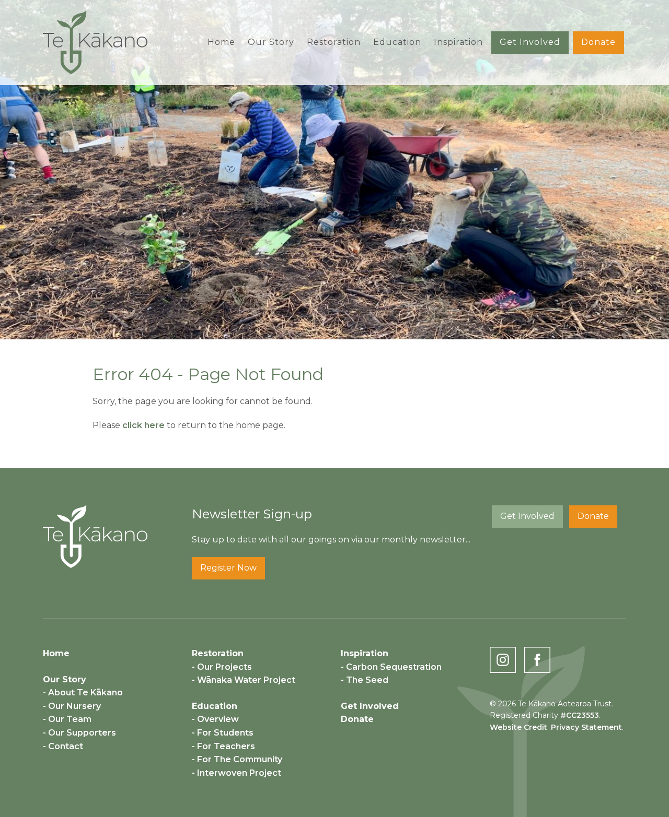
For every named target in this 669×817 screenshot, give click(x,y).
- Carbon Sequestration (391, 667)
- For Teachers (223, 746)
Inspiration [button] (458, 42)
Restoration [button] (334, 42)
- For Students (222, 733)
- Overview (215, 719)
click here (143, 425)
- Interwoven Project (236, 773)
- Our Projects (222, 667)
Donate (598, 42)
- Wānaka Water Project (243, 680)
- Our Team (67, 719)
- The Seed (364, 680)
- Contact (63, 746)
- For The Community (237, 759)
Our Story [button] (271, 42)
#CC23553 (579, 715)
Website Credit (518, 727)
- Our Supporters (79, 733)
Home (221, 42)
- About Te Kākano (83, 692)
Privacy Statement (586, 727)
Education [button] (397, 42)
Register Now (228, 568)
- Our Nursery (72, 706)
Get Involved (530, 42)
